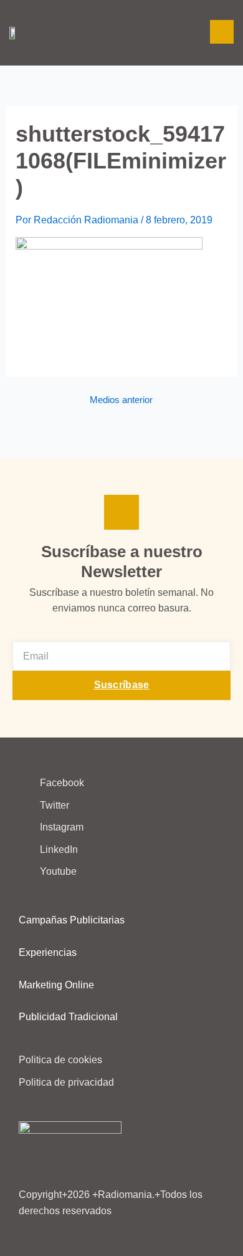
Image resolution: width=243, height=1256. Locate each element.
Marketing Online (56, 985)
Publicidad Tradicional (68, 1016)
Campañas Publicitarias (72, 920)
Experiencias (48, 952)
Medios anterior (121, 400)
